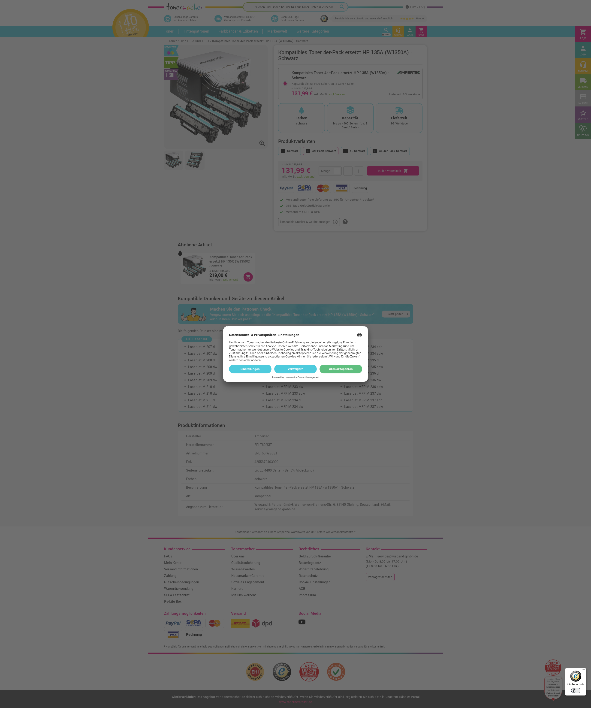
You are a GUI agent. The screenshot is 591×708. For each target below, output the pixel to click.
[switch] (575, 690)
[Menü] (583, 671)
